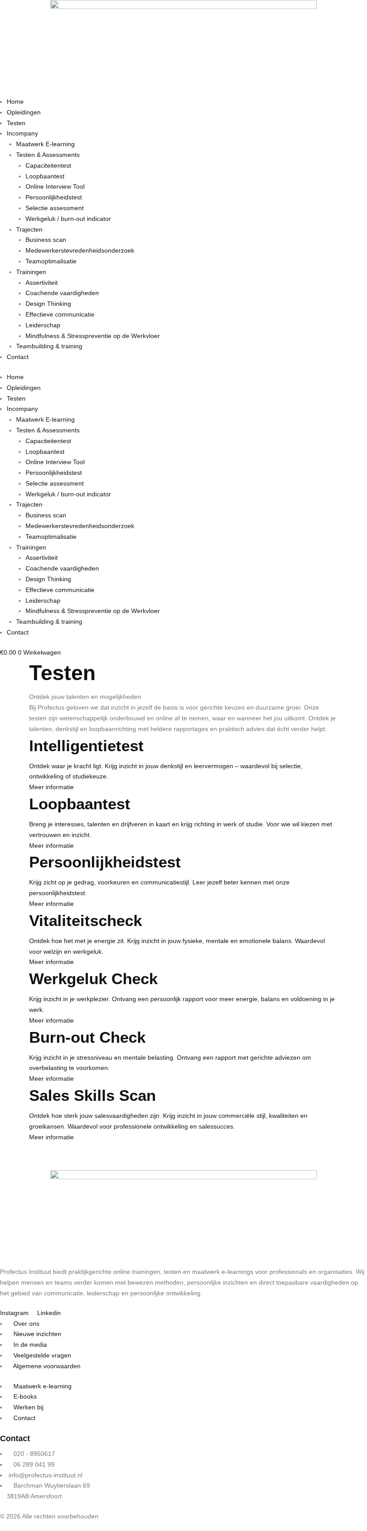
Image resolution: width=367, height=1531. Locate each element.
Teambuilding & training (49, 346)
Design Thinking (48, 303)
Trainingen (31, 271)
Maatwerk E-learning (45, 144)
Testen (16, 123)
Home (15, 101)
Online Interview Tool (55, 186)
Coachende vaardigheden (62, 292)
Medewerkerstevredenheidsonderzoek (80, 250)
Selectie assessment (55, 207)
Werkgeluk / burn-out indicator (68, 218)
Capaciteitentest (48, 165)
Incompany (22, 133)
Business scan (46, 239)
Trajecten (29, 229)
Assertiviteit (42, 282)
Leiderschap (43, 325)
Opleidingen (24, 112)
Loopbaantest (45, 176)
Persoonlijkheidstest (54, 197)
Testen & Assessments (48, 154)
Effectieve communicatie (60, 314)
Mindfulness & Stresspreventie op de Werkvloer (93, 335)
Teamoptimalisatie (51, 261)
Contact (18, 356)
